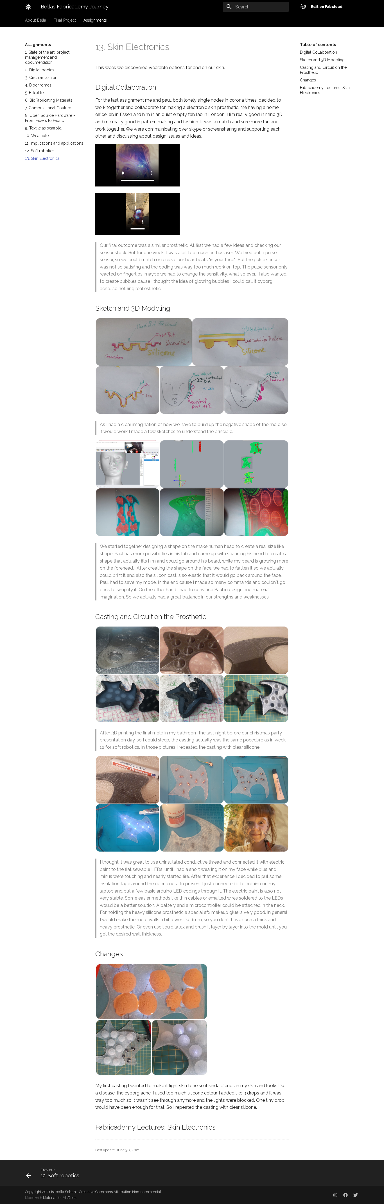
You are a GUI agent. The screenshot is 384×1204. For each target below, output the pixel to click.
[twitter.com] (355, 1194)
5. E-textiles (35, 92)
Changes (308, 80)
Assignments (95, 20)
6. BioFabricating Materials (48, 100)
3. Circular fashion (41, 77)
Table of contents (318, 44)
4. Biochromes (38, 85)
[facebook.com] (345, 1194)
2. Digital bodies (39, 70)
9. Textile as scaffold (43, 128)
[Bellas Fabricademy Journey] (28, 6)
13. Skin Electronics (42, 158)
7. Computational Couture (48, 108)
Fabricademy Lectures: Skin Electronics (325, 90)
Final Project (65, 20)
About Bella (35, 20)
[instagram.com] (335, 1194)
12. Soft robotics (39, 151)
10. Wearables (38, 135)
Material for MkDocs (59, 1198)
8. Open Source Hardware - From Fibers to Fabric (50, 118)
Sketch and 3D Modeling (322, 60)
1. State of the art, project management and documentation (47, 57)
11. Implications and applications (54, 143)
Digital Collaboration (318, 52)
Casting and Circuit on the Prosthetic (323, 70)
